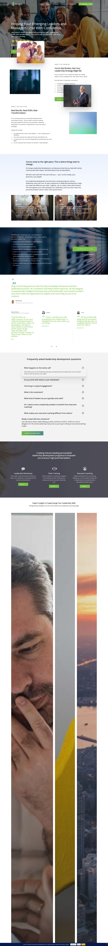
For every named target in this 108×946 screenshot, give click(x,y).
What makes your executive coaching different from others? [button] (48, 413)
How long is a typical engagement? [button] (38, 386)
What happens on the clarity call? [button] (37, 368)
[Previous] (51, 346)
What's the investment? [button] (33, 392)
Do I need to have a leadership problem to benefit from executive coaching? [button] (50, 405)
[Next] (56, 346)
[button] (23, 52)
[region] (54, 328)
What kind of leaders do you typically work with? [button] (43, 398)
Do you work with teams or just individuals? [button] (41, 380)
